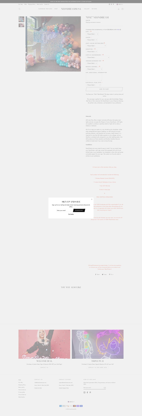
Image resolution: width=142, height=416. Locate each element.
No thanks (71, 214)
